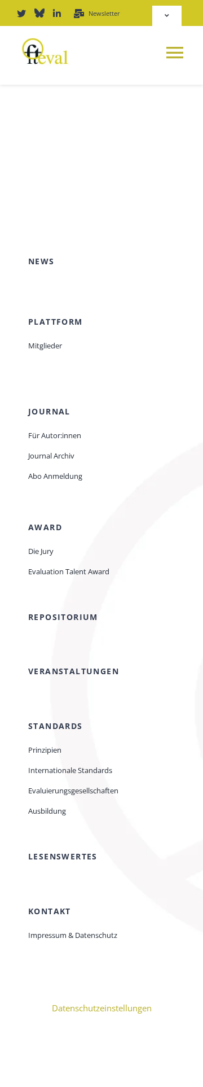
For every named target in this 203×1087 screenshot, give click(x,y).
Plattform (55, 321)
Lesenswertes (63, 856)
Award (45, 527)
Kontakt (49, 911)
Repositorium (63, 617)
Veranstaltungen (73, 671)
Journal (49, 411)
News (41, 261)
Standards (55, 726)
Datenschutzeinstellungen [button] (102, 1008)
